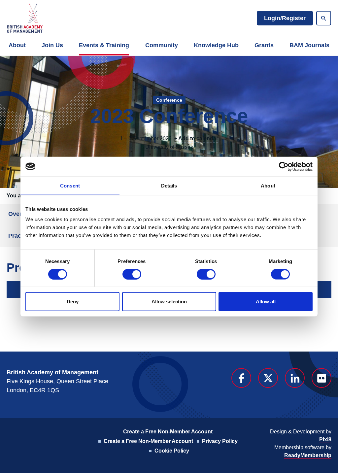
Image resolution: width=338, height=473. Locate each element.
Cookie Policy (171, 451)
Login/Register (285, 18)
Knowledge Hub (216, 45)
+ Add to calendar (196, 138)
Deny (73, 301)
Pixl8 (325, 439)
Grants (264, 45)
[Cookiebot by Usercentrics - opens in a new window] (284, 166)
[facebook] (241, 378)
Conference (169, 100)
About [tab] (268, 185)
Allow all (266, 301)
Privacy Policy (220, 441)
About (17, 45)
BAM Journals (309, 45)
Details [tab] (169, 185)
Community (161, 45)
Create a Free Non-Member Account (168, 431)
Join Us (52, 45)
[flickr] (321, 378)
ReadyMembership (307, 455)
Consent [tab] (70, 185)
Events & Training (104, 45)
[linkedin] (295, 378)
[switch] (131, 274)
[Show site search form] (323, 18)
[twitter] (268, 378)
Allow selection (169, 301)
